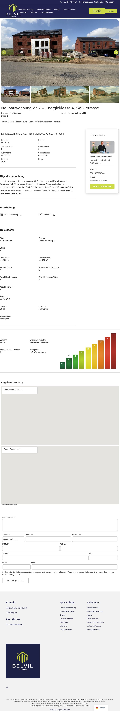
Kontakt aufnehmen (102, 186)
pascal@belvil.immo (98, 180)
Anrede (6, 535)
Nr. (91, 553)
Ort (33, 563)
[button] (53, 83)
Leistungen (23, 12)
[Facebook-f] (7, 688)
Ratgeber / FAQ (47, 12)
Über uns (34, 12)
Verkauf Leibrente (69, 9)
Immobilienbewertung (25, 9)
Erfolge (56, 9)
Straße (5, 553)
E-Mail (5, 544)
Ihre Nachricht (8, 517)
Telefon (64, 544)
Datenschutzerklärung (25, 572)
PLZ (4, 563)
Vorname (30, 535)
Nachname (77, 535)
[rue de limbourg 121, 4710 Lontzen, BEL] (60, 415)
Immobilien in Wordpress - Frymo (9, 504)
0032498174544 (97, 173)
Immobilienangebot (43, 9)
